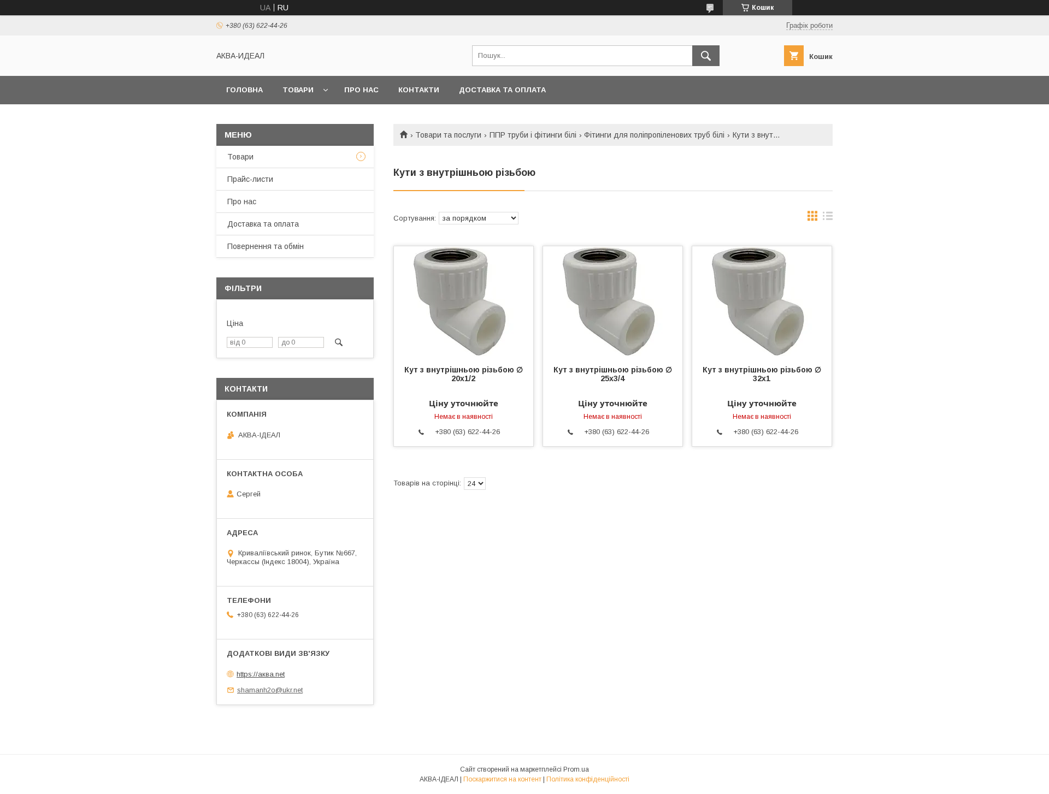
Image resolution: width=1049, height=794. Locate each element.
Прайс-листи (250, 179)
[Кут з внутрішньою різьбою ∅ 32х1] (762, 300)
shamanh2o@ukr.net (270, 690)
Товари (298, 90)
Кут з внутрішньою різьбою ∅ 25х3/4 (612, 374)
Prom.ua (576, 769)
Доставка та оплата (502, 90)
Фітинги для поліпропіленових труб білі (654, 135)
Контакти (418, 90)
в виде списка (828, 218)
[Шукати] (706, 55)
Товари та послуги (448, 135)
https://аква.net (261, 674)
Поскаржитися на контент (502, 779)
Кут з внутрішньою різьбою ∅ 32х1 (762, 374)
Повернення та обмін (265, 246)
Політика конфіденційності (587, 779)
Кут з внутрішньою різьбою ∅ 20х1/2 (463, 374)
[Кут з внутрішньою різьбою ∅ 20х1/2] (463, 300)
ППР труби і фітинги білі (533, 135)
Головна (244, 90)
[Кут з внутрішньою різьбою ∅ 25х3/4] (612, 300)
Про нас (361, 90)
